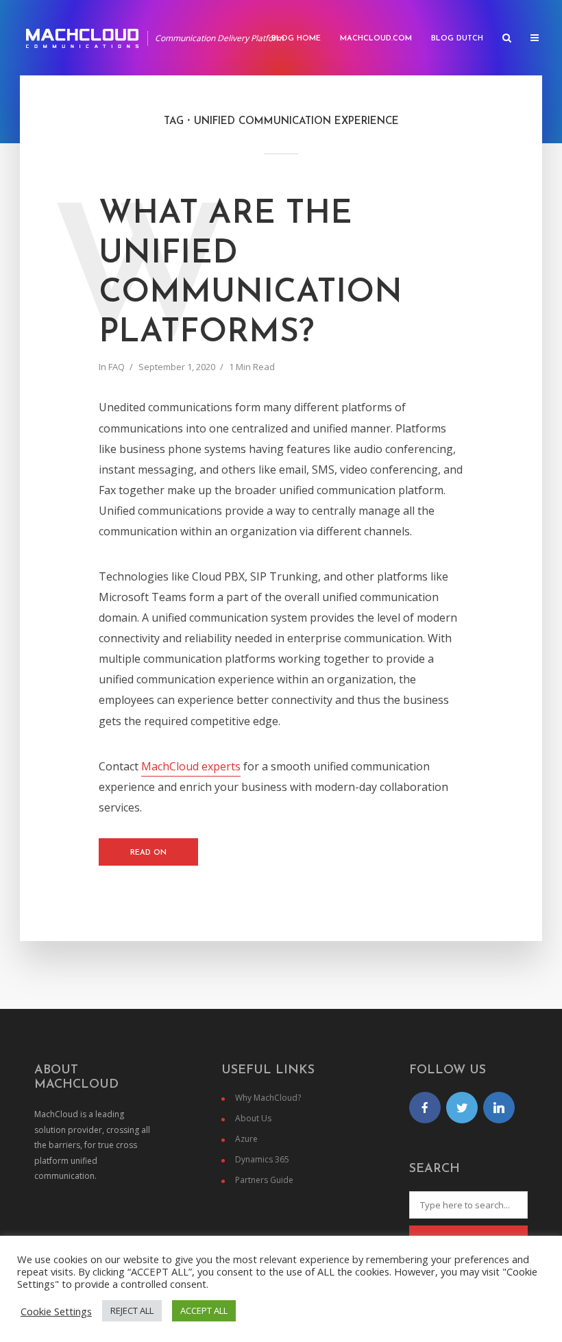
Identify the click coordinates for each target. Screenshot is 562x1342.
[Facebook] (425, 1107)
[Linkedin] (499, 1107)
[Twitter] (462, 1107)
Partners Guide (264, 1180)
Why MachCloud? (268, 1097)
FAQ (116, 367)
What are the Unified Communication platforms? (250, 274)
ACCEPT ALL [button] (204, 1310)
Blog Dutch (457, 38)
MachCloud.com (376, 38)
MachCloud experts (191, 766)
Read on (148, 853)
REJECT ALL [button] (132, 1310)
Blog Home (296, 38)
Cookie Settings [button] (56, 1311)
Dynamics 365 (262, 1159)
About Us (253, 1118)
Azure (246, 1139)
